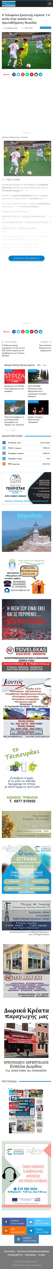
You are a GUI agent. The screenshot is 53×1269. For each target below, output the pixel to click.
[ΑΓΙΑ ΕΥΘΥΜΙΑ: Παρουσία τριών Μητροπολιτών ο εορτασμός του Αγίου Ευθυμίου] (38, 376)
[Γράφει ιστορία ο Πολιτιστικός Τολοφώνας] (38, 407)
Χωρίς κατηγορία (45, 27)
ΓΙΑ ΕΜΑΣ (41, 1255)
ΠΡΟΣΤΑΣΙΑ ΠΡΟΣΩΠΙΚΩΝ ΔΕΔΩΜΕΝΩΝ (33, 1252)
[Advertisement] (26, 105)
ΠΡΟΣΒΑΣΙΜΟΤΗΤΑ (15, 1255)
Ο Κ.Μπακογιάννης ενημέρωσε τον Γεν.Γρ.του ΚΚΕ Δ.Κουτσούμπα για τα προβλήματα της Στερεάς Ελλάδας (13, 350)
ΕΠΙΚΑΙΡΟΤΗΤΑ (10, 402)
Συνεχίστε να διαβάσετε (26, 258)
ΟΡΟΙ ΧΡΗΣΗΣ (9, 1252)
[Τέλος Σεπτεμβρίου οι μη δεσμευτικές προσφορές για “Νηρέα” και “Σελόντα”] (14, 407)
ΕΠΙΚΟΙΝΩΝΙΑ (30, 1255)
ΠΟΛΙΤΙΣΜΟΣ (33, 402)
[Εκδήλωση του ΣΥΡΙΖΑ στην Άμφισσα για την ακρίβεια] (14, 376)
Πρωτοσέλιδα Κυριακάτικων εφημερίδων (45, 348)
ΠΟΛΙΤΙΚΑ (8, 371)
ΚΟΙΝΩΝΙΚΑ (32, 371)
